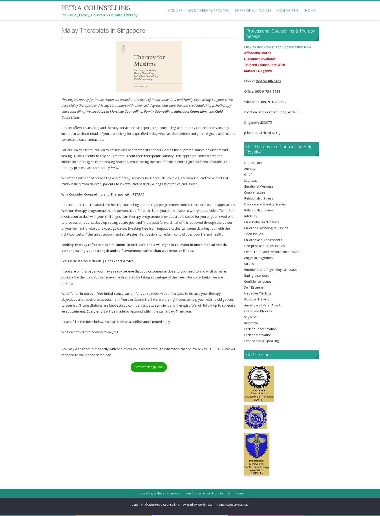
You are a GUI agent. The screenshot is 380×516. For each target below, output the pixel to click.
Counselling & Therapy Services (198, 10)
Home (310, 10)
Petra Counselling (167, 505)
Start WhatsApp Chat (149, 367)
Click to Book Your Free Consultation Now (277, 47)
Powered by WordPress (196, 505)
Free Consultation (253, 10)
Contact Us (288, 10)
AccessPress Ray (237, 505)
